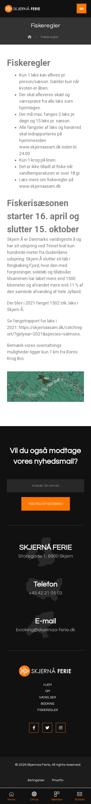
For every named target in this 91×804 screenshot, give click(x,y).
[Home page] (30, 37)
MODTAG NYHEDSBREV (45, 504)
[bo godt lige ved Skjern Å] (23, 9)
